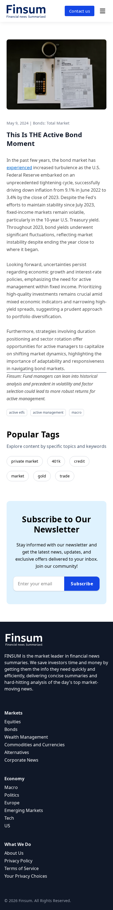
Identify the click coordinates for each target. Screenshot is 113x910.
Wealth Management (26, 737)
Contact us (79, 11)
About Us (14, 853)
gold (42, 476)
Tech (9, 818)
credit (79, 461)
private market (24, 461)
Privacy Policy (18, 861)
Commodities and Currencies (34, 745)
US (7, 826)
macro (76, 412)
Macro (11, 787)
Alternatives (16, 752)
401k (56, 461)
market (17, 476)
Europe (11, 803)
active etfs (17, 412)
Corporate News (21, 760)
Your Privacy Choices (25, 876)
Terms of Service (21, 868)
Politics (11, 795)
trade (65, 476)
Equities (12, 722)
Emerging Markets (23, 810)
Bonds (11, 729)
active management (48, 412)
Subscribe (82, 584)
